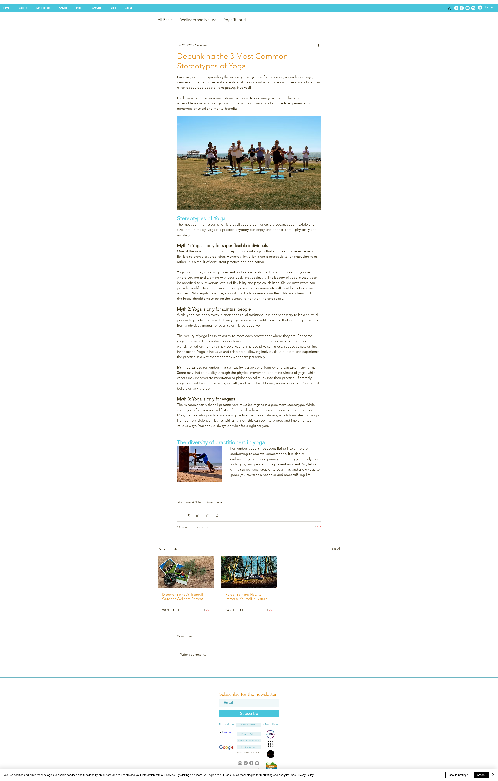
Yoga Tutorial (235, 19)
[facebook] (251, 763)
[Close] (493, 775)
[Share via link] (207, 515)
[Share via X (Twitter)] (188, 515)
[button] (24, 7)
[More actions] (318, 45)
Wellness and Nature (198, 19)
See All (336, 548)
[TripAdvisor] (473, 8)
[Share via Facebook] (179, 515)
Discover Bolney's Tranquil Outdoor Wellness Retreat (182, 596)
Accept (481, 775)
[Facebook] (462, 8)
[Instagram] (456, 8)
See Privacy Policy (302, 775)
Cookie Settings (458, 775)
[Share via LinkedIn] (198, 515)
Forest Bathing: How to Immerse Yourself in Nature (246, 596)
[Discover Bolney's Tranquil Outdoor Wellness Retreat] (186, 572)
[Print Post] (217, 515)
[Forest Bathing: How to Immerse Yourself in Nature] (249, 572)
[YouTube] (467, 8)
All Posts (165, 19)
